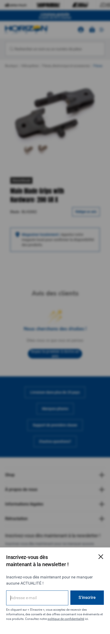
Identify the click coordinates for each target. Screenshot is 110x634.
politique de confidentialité (66, 619)
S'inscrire (87, 597)
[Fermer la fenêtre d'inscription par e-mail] (101, 557)
